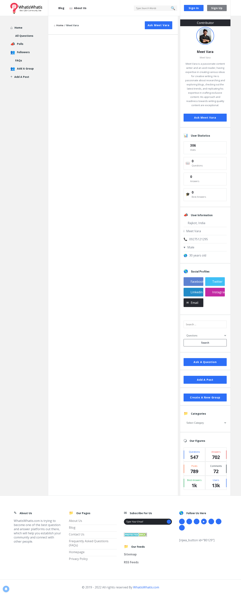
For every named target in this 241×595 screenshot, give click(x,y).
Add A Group (25, 68)
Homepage (77, 552)
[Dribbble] (196, 521)
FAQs (18, 60)
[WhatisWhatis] (29, 8)
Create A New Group (205, 397)
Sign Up (217, 8)
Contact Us (76, 534)
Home (18, 27)
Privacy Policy (78, 559)
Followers (23, 52)
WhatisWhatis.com (146, 587)
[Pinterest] (218, 521)
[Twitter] (189, 521)
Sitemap (130, 554)
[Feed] (182, 528)
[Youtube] (204, 521)
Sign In (194, 8)
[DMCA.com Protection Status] (135, 534)
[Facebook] (182, 521)
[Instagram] (211, 521)
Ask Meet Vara (158, 25)
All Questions (24, 36)
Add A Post (205, 379)
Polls (20, 44)
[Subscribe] (169, 522)
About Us (80, 8)
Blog (61, 8)
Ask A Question (205, 362)
